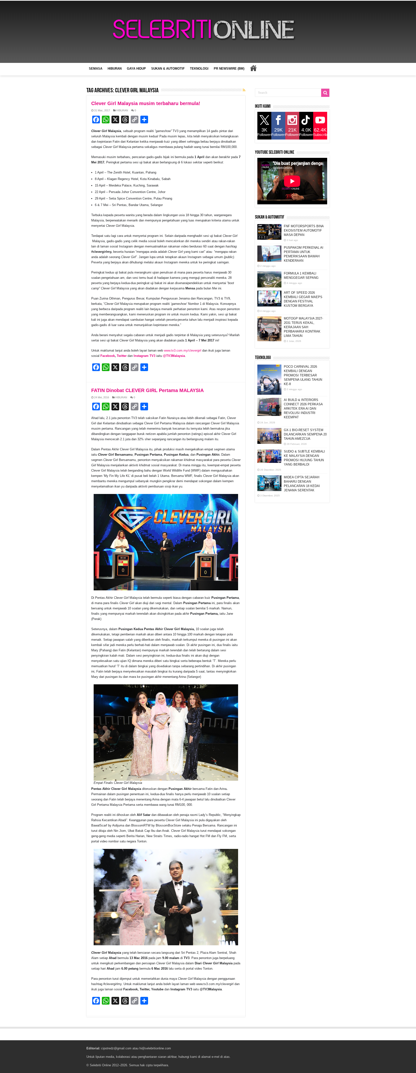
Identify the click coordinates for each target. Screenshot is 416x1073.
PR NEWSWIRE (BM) (229, 68)
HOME (253, 68)
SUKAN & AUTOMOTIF (168, 68)
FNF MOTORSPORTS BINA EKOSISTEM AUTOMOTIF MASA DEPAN (304, 230)
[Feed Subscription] (244, 90)
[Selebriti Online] (208, 32)
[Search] (325, 93)
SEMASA (95, 68)
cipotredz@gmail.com (116, 1048)
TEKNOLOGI (199, 68)
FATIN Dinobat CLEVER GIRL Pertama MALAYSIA (147, 390)
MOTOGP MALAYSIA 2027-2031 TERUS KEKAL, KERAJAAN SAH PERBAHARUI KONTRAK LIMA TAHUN (303, 327)
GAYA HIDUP (136, 68)
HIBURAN (115, 68)
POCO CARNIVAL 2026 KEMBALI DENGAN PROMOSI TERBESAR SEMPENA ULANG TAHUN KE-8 (303, 375)
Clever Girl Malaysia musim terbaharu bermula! (145, 103)
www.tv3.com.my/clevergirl (182, 350)
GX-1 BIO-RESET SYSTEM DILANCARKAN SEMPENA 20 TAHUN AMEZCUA (305, 434)
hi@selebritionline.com (155, 1048)
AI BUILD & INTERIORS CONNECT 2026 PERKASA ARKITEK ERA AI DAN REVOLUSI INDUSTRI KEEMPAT (303, 408)
